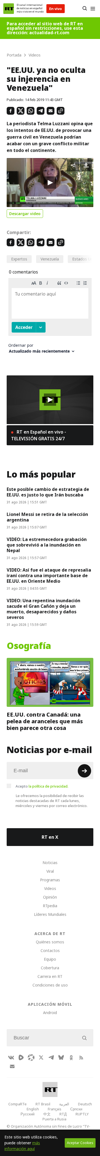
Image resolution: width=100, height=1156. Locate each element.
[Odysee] (31, 1057)
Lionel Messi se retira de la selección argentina (47, 517)
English (33, 1109)
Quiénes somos (50, 942)
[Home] (8, 8)
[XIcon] (41, 1057)
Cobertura (50, 968)
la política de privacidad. (48, 786)
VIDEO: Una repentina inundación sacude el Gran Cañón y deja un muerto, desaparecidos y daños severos (43, 609)
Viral (50, 871)
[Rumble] (21, 1057)
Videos (50, 888)
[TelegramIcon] (51, 1057)
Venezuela (50, 259)
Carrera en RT (50, 976)
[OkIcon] (71, 1057)
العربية (64, 1104)
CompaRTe (17, 1104)
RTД (63, 1114)
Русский (27, 1114)
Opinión (50, 897)
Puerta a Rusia (54, 1119)
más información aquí (22, 1146)
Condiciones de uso (50, 985)
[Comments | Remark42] (50, 317)
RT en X (50, 837)
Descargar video (25, 214)
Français (54, 1109)
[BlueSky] (61, 1057)
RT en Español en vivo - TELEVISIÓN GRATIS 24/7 (38, 435)
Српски (76, 1109)
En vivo (55, 8)
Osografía (29, 646)
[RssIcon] (81, 1057)
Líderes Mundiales (50, 914)
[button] (50, 182)
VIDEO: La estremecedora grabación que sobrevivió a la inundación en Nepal (47, 545)
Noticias (50, 862)
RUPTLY (82, 1114)
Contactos (50, 950)
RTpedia (50, 906)
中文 (47, 1114)
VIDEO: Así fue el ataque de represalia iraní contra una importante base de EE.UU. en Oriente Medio (49, 575)
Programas (50, 880)
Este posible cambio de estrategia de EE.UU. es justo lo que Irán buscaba (48, 492)
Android (50, 1012)
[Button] (85, 8)
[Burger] (93, 8)
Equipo (50, 959)
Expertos (19, 259)
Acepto (42, 786)
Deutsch (85, 1104)
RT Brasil (43, 1104)
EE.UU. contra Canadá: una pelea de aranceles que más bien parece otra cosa (45, 721)
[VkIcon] (11, 1057)
